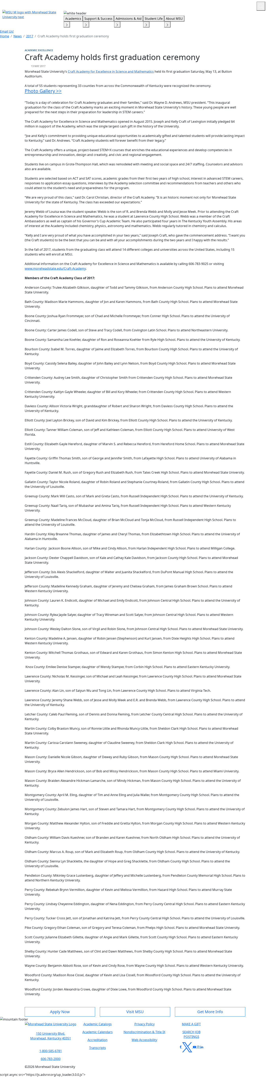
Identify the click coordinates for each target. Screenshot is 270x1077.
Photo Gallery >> (43, 91)
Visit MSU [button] (135, 1011)
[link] (50, 1036)
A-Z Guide (227, 5)
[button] (50, 1026)
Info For (178, 5)
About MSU (174, 18)
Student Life (154, 18)
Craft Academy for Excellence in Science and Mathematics (111, 71)
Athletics (246, 5)
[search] (261, 6)
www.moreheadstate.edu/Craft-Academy (55, 268)
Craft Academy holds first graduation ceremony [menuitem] (73, 36)
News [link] (17, 36)
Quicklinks (202, 5)
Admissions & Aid (129, 18)
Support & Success (98, 18)
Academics (73, 18)
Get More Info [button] (210, 1011)
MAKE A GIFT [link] (191, 1024)
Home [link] (4, 36)
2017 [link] (29, 36)
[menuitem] (4, 36)
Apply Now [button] (60, 1011)
